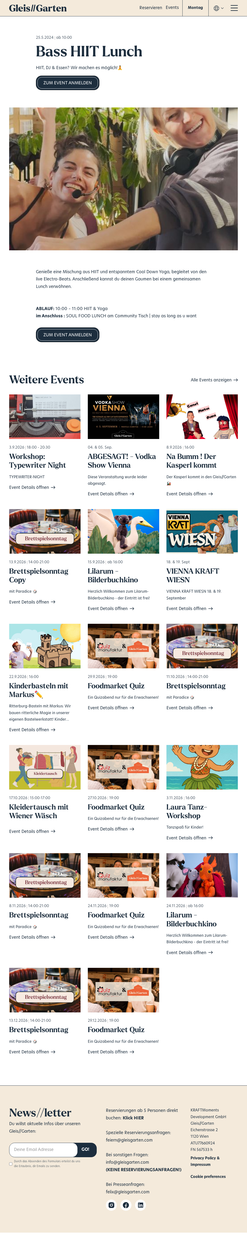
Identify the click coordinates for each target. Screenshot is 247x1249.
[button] (195, 8)
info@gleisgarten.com (127, 1163)
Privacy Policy (201, 1157)
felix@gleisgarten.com (128, 1192)
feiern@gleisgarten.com (129, 1140)
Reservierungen (121, 1111)
